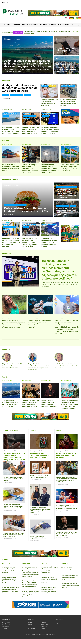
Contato (4, 628)
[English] (66, 18)
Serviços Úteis (6, 623)
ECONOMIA (16, 24)
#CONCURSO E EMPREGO (16, 95)
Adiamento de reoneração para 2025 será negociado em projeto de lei (70, 585)
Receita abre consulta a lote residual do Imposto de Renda (69, 577)
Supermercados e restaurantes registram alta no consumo (69, 569)
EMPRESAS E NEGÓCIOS (30, 24)
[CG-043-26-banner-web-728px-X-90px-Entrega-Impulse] (53, 13)
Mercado (5, 140)
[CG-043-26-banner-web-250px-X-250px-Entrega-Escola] (70, 233)
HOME (30, 623)
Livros (32, 430)
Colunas (5, 349)
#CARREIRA (5, 95)
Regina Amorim (33, 364)
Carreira (5, 377)
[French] (69, 18)
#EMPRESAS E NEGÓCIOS (20, 205)
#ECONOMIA (27, 95)
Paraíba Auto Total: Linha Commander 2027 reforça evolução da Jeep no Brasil (66, 366)
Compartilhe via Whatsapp (13, 39)
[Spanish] (79, 18)
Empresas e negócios (10, 179)
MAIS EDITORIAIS (63, 24)
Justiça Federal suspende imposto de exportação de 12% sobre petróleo (19, 87)
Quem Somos (6, 624)
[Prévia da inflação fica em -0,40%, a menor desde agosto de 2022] (66, 45)
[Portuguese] (77, 18)
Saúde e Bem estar (10, 430)
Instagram (57, 623)
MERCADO (52, 24)
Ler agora (76, 31)
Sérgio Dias (5, 364)
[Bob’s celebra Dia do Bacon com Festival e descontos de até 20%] (27, 200)
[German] (71, 18)
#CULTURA (6, 113)
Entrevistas (6, 253)
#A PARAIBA (59, 187)
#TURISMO (6, 116)
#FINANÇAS (52, 85)
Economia (6, 80)
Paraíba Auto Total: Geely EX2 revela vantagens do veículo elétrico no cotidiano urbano (13, 366)
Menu (3, 2)
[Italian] (74, 18)
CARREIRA (7, 24)
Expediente (5, 626)
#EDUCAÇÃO (72, 85)
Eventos (59, 430)
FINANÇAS (43, 24)
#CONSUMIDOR (8, 205)
